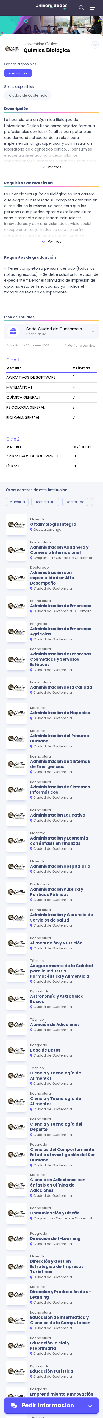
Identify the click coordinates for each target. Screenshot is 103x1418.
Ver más (54, 167)
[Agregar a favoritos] (95, 45)
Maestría (17, 501)
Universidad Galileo (40, 43)
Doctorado (75, 501)
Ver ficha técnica (81, 345)
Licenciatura (18, 73)
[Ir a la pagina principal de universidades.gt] (51, 7)
